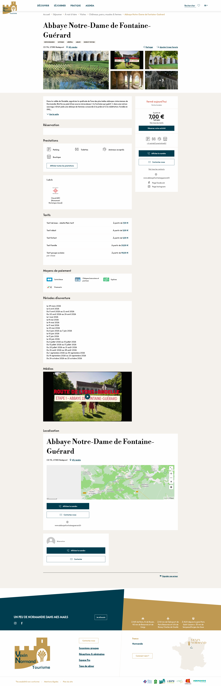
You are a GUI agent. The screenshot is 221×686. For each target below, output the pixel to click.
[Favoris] (199, 5)
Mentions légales (51, 681)
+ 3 (161, 80)
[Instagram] (15, 623)
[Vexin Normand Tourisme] (9, 7)
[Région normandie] (188, 681)
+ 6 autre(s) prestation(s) (156, 143)
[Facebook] (22, 623)
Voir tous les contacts (156, 169)
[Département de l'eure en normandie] (171, 681)
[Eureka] (180, 681)
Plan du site (68, 681)
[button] (190, 5)
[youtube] (87, 396)
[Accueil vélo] (155, 681)
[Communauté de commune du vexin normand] (162, 681)
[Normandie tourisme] (199, 681)
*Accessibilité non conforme (27, 681)
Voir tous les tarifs (156, 123)
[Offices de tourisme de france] (147, 681)
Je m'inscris (100, 617)
